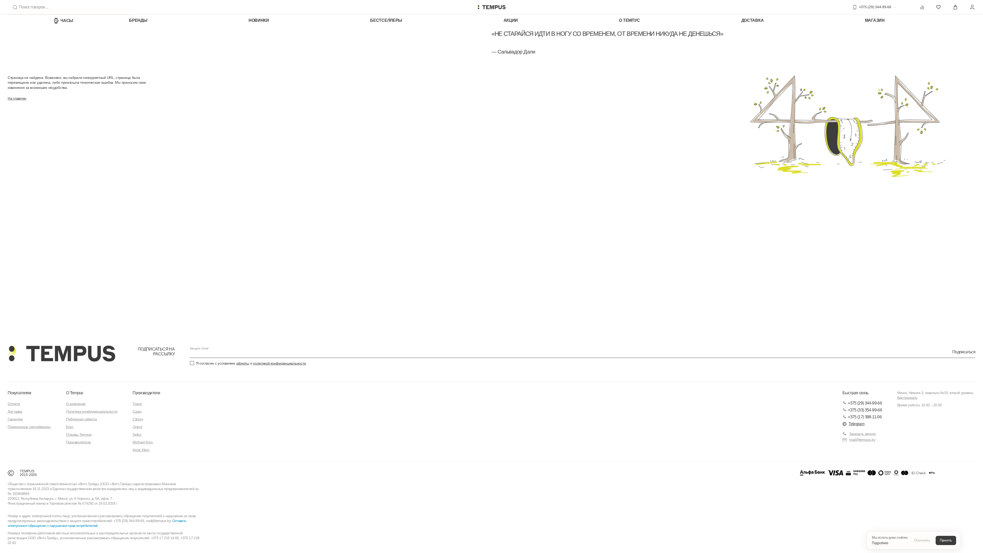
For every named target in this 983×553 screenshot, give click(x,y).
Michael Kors (143, 442)
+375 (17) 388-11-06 (865, 417)
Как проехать (907, 398)
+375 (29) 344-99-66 (865, 403)
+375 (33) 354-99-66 (865, 410)
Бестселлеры (386, 20)
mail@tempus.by (862, 440)
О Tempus (74, 393)
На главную (17, 98)
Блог (69, 427)
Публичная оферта (81, 419)
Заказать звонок (862, 434)
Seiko (137, 434)
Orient (137, 427)
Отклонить (922, 540)
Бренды (138, 20)
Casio (137, 411)
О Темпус (629, 20)
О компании (76, 404)
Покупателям (19, 393)
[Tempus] (61, 353)
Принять (946, 540)
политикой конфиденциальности (279, 363)
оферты (242, 363)
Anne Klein (141, 450)
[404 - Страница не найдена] (491, 7)
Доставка (752, 20)
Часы (66, 20)
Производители (78, 442)
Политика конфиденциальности (91, 411)
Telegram (856, 424)
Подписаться (963, 351)
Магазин (875, 20)
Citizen (138, 419)
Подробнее (880, 543)
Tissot (137, 404)
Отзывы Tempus (79, 434)
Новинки (259, 20)
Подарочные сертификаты (29, 427)
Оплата (14, 404)
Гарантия (15, 419)
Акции (511, 20)
